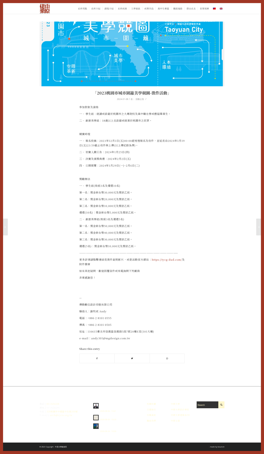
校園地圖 (151, 403)
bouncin (221, 447)
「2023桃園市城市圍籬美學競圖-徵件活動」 (132, 93)
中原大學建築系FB (180, 415)
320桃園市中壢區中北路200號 (62, 411)
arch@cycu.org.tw (60, 415)
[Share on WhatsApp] (167, 358)
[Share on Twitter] (132, 358)
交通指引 (151, 409)
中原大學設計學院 (180, 409)
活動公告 (140, 99)
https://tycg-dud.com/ (167, 259)
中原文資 (175, 420)
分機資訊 (151, 415)
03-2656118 (53, 403)
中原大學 (175, 403)
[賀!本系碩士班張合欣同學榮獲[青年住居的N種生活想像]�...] (258, 227)
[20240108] (132, 54)
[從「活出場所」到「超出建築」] (5, 227)
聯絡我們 (151, 420)
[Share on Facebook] (96, 358)
